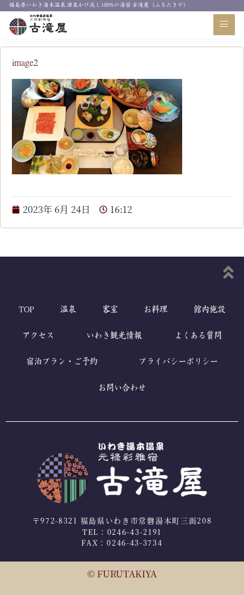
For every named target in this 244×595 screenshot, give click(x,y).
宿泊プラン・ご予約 (62, 362)
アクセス (38, 336)
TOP (26, 310)
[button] (224, 24)
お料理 (155, 310)
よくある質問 (198, 336)
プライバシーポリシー (178, 362)
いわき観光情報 (114, 336)
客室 (110, 310)
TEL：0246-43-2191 (122, 531)
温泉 (68, 310)
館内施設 (209, 310)
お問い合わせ (122, 388)
